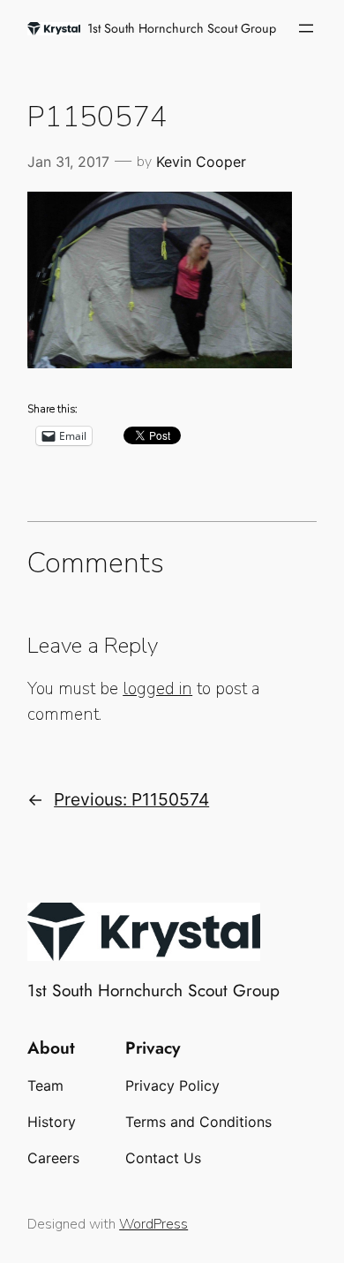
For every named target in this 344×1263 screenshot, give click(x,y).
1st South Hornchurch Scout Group (181, 28)
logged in (157, 688)
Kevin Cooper (201, 161)
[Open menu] (306, 28)
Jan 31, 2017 (68, 161)
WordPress (153, 1224)
